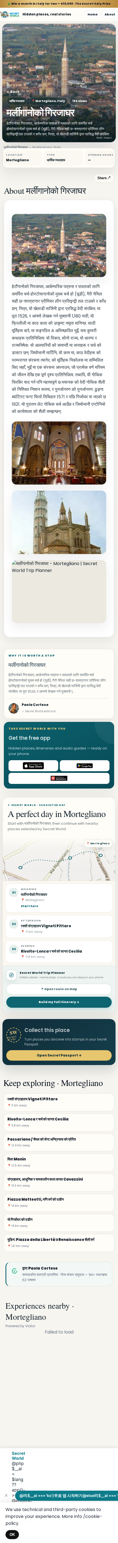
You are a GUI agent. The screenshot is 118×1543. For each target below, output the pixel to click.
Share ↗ (103, 178)
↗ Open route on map (59, 989)
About (110, 14)
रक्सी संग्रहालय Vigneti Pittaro (46, 926)
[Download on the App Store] (33, 765)
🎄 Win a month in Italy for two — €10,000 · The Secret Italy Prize (59, 4)
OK (12, 1535)
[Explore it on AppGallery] (59, 778)
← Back (13, 91)
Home (93, 14)
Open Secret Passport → (59, 1055)
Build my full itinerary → (59, 1002)
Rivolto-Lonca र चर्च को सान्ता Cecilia (51, 951)
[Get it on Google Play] (84, 765)
